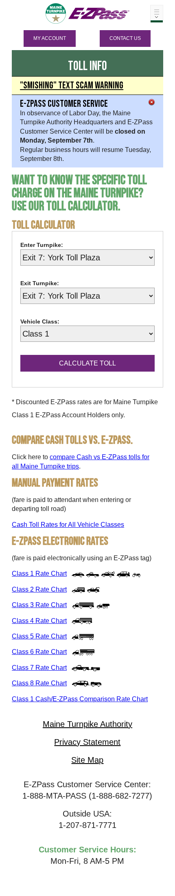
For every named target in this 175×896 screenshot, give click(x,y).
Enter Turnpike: (41, 245)
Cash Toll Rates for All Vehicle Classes (68, 524)
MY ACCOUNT (49, 38)
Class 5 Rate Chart (39, 636)
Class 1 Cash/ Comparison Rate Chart (80, 699)
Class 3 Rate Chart (39, 604)
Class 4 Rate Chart (39, 620)
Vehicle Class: (39, 321)
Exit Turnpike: (39, 283)
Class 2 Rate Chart (39, 589)
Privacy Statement (87, 741)
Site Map (87, 759)
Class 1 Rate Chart (39, 573)
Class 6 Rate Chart (39, 651)
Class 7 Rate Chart (39, 667)
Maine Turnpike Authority (87, 724)
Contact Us (125, 38)
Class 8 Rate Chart (39, 683)
